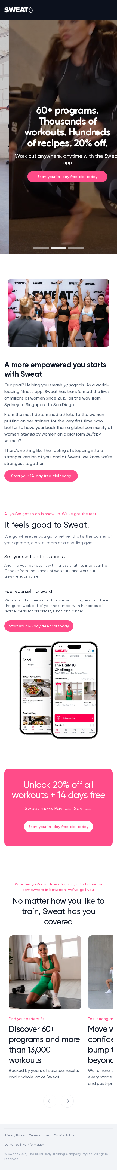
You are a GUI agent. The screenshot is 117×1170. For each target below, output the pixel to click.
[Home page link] (18, 9)
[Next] (67, 1101)
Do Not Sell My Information (24, 1144)
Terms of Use (39, 1135)
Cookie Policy (64, 1135)
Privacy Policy (14, 1135)
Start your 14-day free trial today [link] (58, 176)
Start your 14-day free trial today (41, 475)
